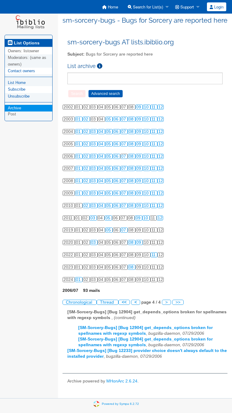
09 (139, 107)
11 (154, 107)
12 (160, 107)
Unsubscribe (19, 96)
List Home (17, 82)
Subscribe (16, 89)
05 (109, 119)
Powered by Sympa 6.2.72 (120, 403)
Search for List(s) (147, 7)
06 (117, 119)
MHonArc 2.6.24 (121, 381)
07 (124, 119)
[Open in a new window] (99, 66)
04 (101, 131)
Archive (14, 108)
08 (132, 119)
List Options (26, 42)
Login (218, 7)
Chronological (79, 302)
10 (147, 107)
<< (124, 302)
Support (186, 7)
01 (79, 119)
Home (112, 7)
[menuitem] (110, 7)
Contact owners (21, 71)
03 (94, 131)
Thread (107, 302)
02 (86, 119)
